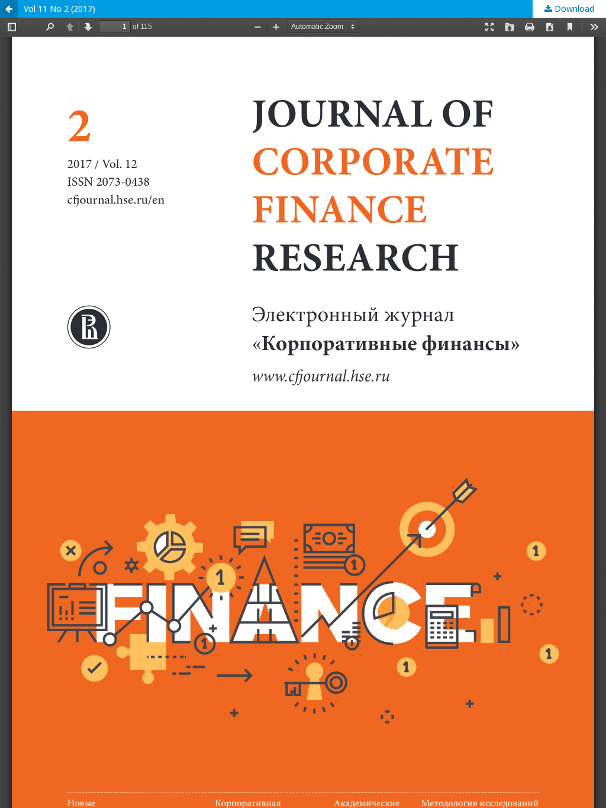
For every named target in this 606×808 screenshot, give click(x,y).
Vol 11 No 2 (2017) (59, 8)
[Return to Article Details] (9, 9)
